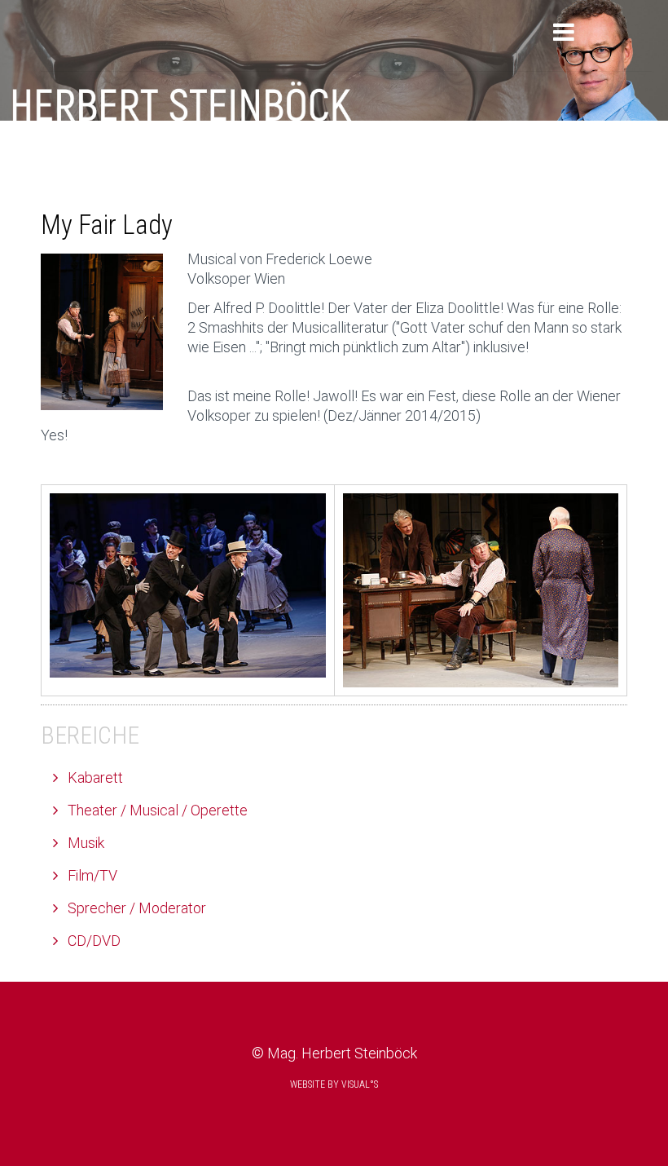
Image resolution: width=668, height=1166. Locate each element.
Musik (84, 842)
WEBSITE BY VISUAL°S (334, 1084)
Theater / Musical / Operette (156, 810)
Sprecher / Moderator (135, 907)
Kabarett (93, 777)
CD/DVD (92, 940)
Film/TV (90, 875)
